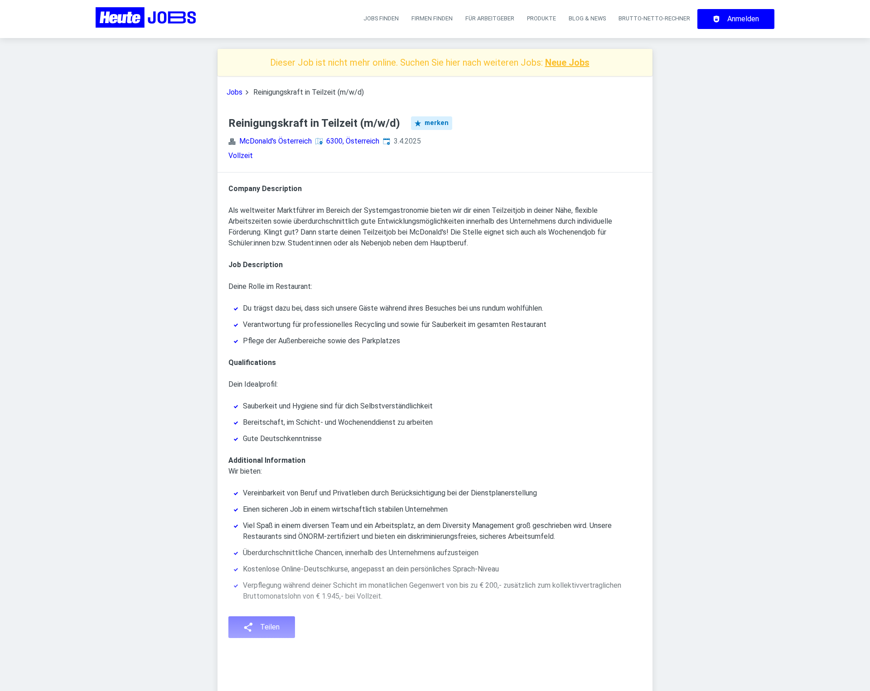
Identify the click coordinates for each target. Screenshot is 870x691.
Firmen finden (432, 18)
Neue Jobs (567, 62)
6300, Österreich (352, 141)
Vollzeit (240, 155)
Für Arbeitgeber (489, 18)
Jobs (234, 92)
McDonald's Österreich (275, 141)
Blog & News (587, 18)
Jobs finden (381, 18)
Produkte (541, 18)
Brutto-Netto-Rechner (654, 18)
